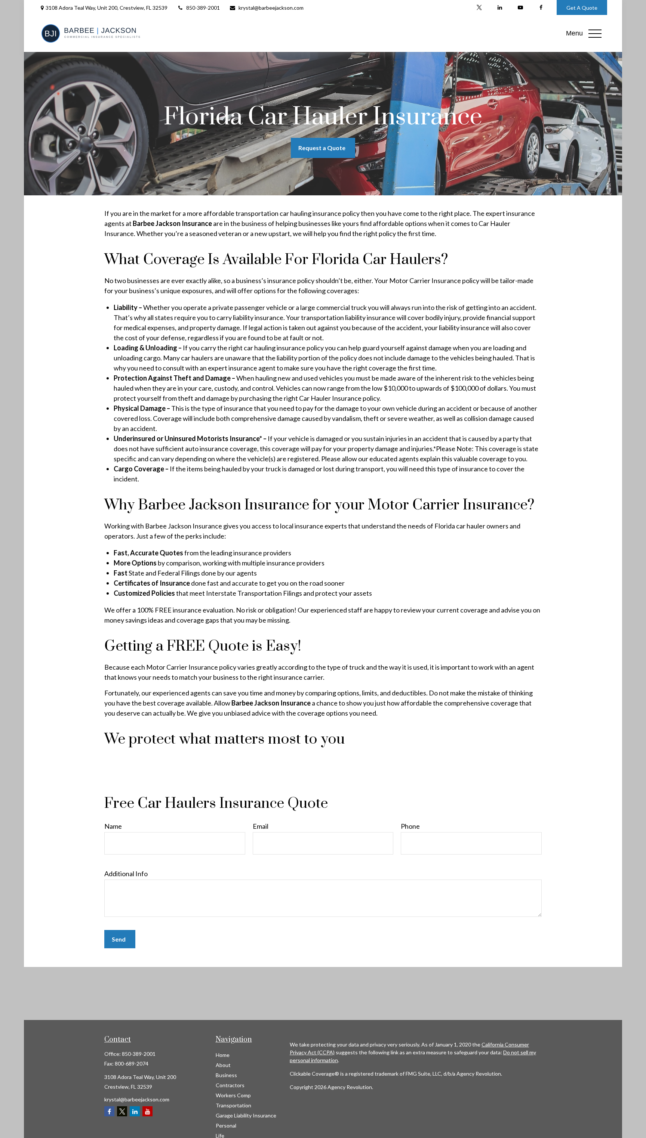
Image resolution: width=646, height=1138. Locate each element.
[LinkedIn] (499, 7)
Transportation (233, 1105)
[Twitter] (479, 7)
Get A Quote (581, 7)
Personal (226, 1125)
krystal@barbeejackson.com (271, 7)
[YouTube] (520, 7)
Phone (410, 826)
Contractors (230, 1085)
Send (119, 939)
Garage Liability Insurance (246, 1115)
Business (226, 1075)
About (223, 1065)
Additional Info (126, 873)
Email (260, 826)
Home (223, 1055)
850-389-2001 (203, 7)
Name (113, 826)
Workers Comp (233, 1095)
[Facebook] (540, 7)
